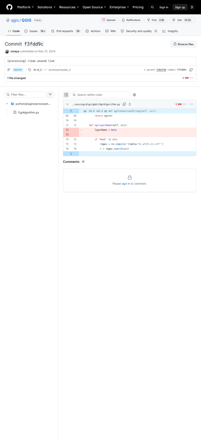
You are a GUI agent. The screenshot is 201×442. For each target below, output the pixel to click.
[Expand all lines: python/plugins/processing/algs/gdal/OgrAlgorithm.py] (129, 104)
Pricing (138, 7)
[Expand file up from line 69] (71, 111)
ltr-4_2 (38, 69)
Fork (158, 19)
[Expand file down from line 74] (71, 153)
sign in (126, 183)
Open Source (93, 7)
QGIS (26, 20)
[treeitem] (29, 106)
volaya (14, 51)
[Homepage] (9, 7)
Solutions (44, 7)
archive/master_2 (60, 69)
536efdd (161, 69)
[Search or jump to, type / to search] (151, 7)
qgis (15, 20)
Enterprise (118, 7)
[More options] (191, 104)
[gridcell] (129, 111)
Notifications (133, 19)
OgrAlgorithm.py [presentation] (28, 112)
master (18, 69)
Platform (23, 7)
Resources (67, 7)
